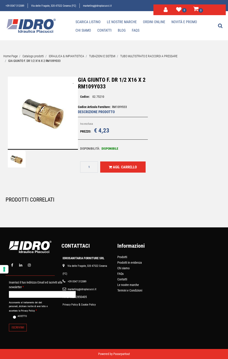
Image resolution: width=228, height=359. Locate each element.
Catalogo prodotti (33, 56)
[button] (42, 116)
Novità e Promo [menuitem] (184, 22)
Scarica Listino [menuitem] (88, 22)
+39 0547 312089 (15, 5)
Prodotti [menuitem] (122, 257)
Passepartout (121, 354)
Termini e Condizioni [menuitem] (129, 290)
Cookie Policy (88, 304)
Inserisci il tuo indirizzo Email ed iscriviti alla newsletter (35, 285)
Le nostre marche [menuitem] (122, 22)
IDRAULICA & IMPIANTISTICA (66, 56)
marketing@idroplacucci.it (97, 5)
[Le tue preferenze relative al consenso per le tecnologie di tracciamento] (4, 269)
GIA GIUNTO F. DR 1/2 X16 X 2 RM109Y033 (34, 61)
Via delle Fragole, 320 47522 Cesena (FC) (53, 5)
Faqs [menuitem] (135, 30)
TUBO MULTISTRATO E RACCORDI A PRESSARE (148, 56)
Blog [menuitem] (122, 30)
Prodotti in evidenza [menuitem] (129, 262)
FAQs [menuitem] (120, 273)
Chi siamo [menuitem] (83, 30)
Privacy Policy (70, 304)
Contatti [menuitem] (104, 30)
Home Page (10, 56)
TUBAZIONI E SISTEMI (102, 56)
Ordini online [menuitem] (154, 22)
